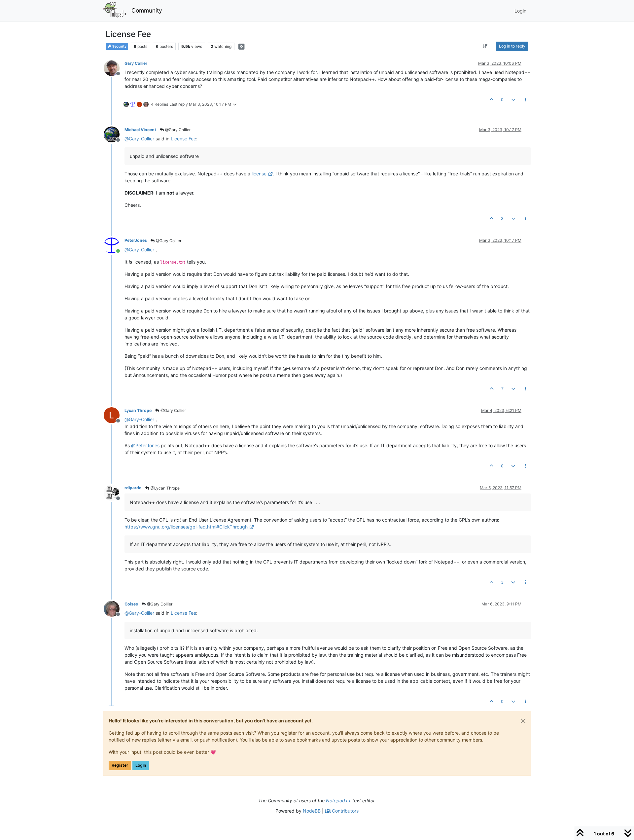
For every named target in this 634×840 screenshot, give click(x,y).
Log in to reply (512, 46)
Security (119, 46)
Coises (131, 604)
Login (140, 765)
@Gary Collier (177, 129)
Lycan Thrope (138, 410)
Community (146, 10)
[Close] (523, 721)
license (259, 173)
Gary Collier (135, 63)
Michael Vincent (140, 129)
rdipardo (133, 487)
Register (120, 765)
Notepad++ (338, 800)
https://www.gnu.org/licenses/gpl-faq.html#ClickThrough (186, 527)
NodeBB (312, 811)
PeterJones (135, 240)
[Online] (114, 244)
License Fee (183, 138)
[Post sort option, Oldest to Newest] (485, 46)
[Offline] (114, 67)
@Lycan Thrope (165, 488)
